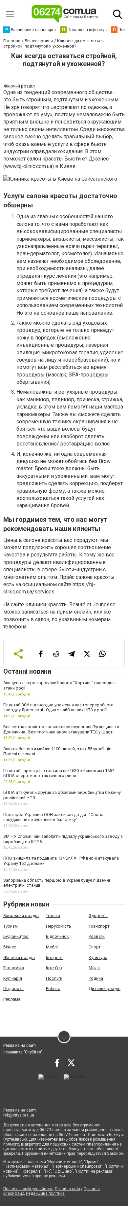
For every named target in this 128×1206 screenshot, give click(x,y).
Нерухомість (58, 926)
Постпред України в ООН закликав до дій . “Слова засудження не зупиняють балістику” (53, 817)
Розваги (97, 936)
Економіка (13, 967)
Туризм (10, 926)
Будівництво (16, 936)
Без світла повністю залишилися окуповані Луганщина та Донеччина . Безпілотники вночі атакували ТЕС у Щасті (61, 729)
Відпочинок (57, 936)
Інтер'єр (54, 967)
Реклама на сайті (19, 1045)
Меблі (52, 946)
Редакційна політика (45, 1193)
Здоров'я (98, 915)
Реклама (11, 999)
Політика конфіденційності (28, 1189)
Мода (94, 967)
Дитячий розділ (104, 988)
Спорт (95, 946)
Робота (53, 988)
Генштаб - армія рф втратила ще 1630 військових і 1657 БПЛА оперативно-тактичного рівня (58, 773)
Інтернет (54, 957)
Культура (98, 957)
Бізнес (9, 946)
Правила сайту (68, 1189)
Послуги (54, 978)
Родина (96, 978)
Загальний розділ (21, 915)
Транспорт (99, 926)
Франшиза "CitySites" (22, 1052)
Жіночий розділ (19, 957)
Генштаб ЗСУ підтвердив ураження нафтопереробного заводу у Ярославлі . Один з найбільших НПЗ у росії (58, 707)
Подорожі (13, 988)
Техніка (53, 915)
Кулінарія (12, 978)
